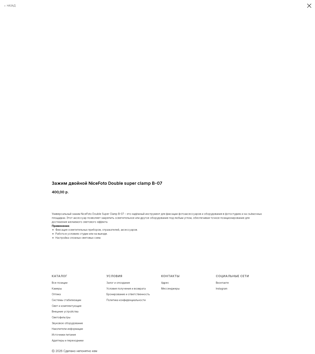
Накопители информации (67, 328)
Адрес (165, 282)
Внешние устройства (65, 311)
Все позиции (59, 282)
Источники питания (64, 334)
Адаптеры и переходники (67, 340)
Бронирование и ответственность (128, 294)
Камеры (57, 288)
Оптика (56, 294)
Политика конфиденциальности (126, 300)
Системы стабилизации (66, 300)
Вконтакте (222, 282)
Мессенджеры (170, 288)
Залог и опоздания (118, 282)
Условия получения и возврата (126, 288)
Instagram (221, 288)
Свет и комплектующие (66, 305)
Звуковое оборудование (67, 323)
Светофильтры (61, 317)
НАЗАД (11, 5)
